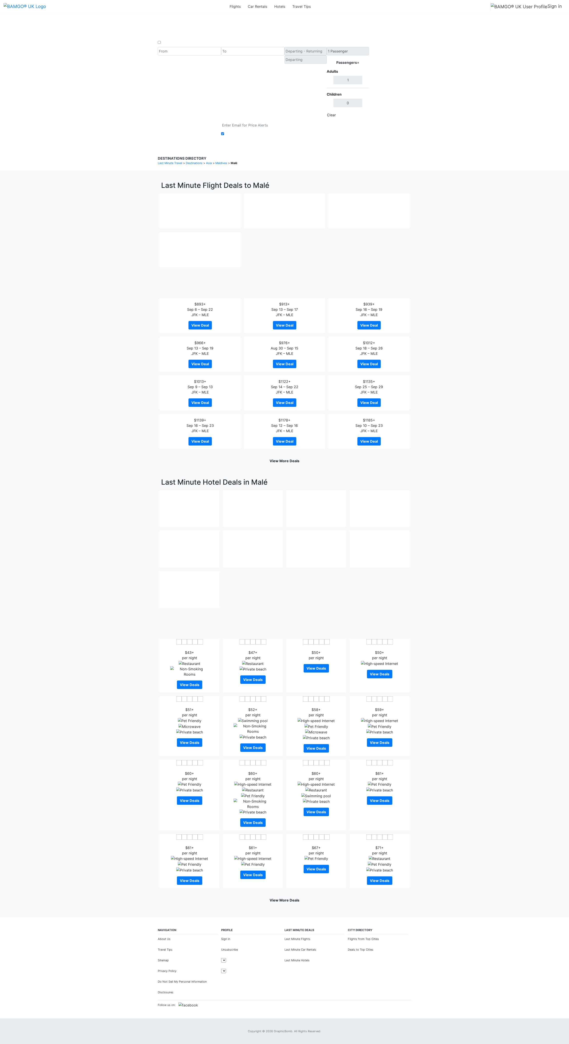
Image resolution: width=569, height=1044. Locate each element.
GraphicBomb (283, 1031)
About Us (164, 939)
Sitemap (163, 960)
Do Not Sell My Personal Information (182, 981)
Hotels (279, 6)
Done (361, 115)
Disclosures (165, 992)
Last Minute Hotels (297, 960)
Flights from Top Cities (363, 939)
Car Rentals (257, 6)
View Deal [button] (200, 325)
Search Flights (390, 83)
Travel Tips (301, 6)
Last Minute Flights (297, 939)
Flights (235, 6)
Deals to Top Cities (360, 949)
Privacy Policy (167, 971)
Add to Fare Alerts (241, 134)
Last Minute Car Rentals (300, 949)
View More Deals (284, 461)
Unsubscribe (229, 949)
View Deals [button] (189, 685)
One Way (169, 42)
